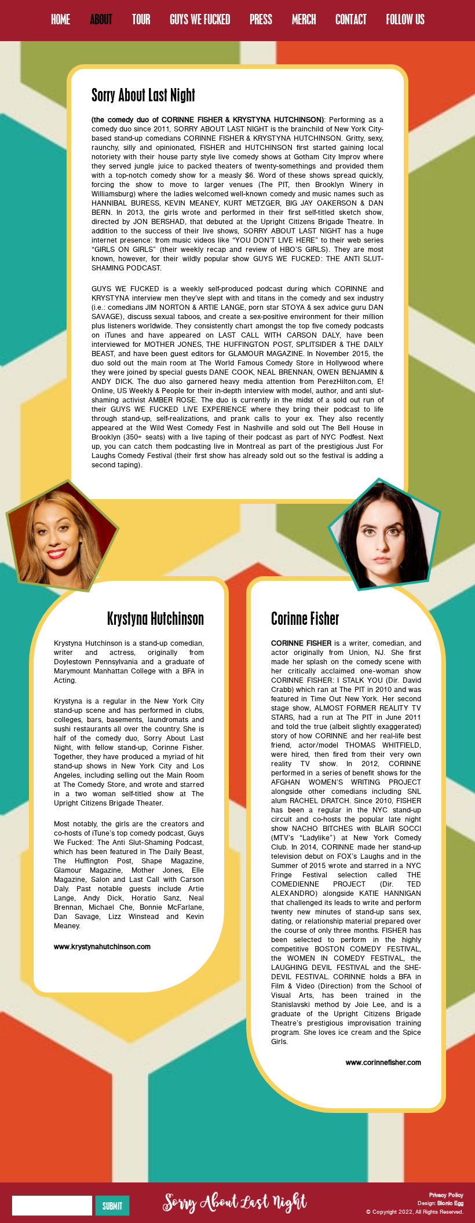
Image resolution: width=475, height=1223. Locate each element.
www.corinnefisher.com (383, 1063)
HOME (60, 19)
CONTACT (351, 19)
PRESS (261, 19)
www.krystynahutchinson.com (102, 947)
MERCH (304, 19)
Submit (112, 1205)
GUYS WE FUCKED (200, 19)
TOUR (141, 19)
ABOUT (101, 19)
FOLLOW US (405, 19)
